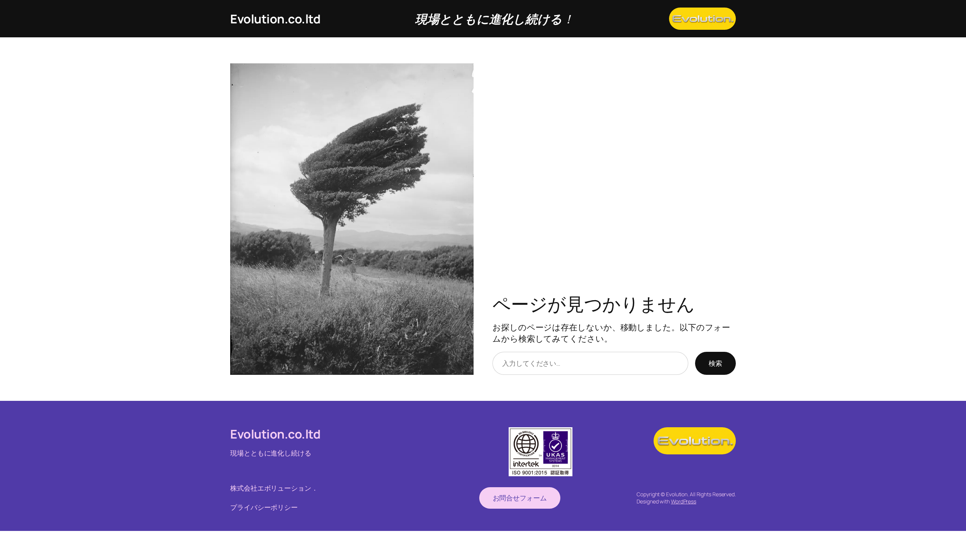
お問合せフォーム (520, 497)
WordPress (683, 501)
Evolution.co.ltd (275, 19)
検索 (715, 363)
